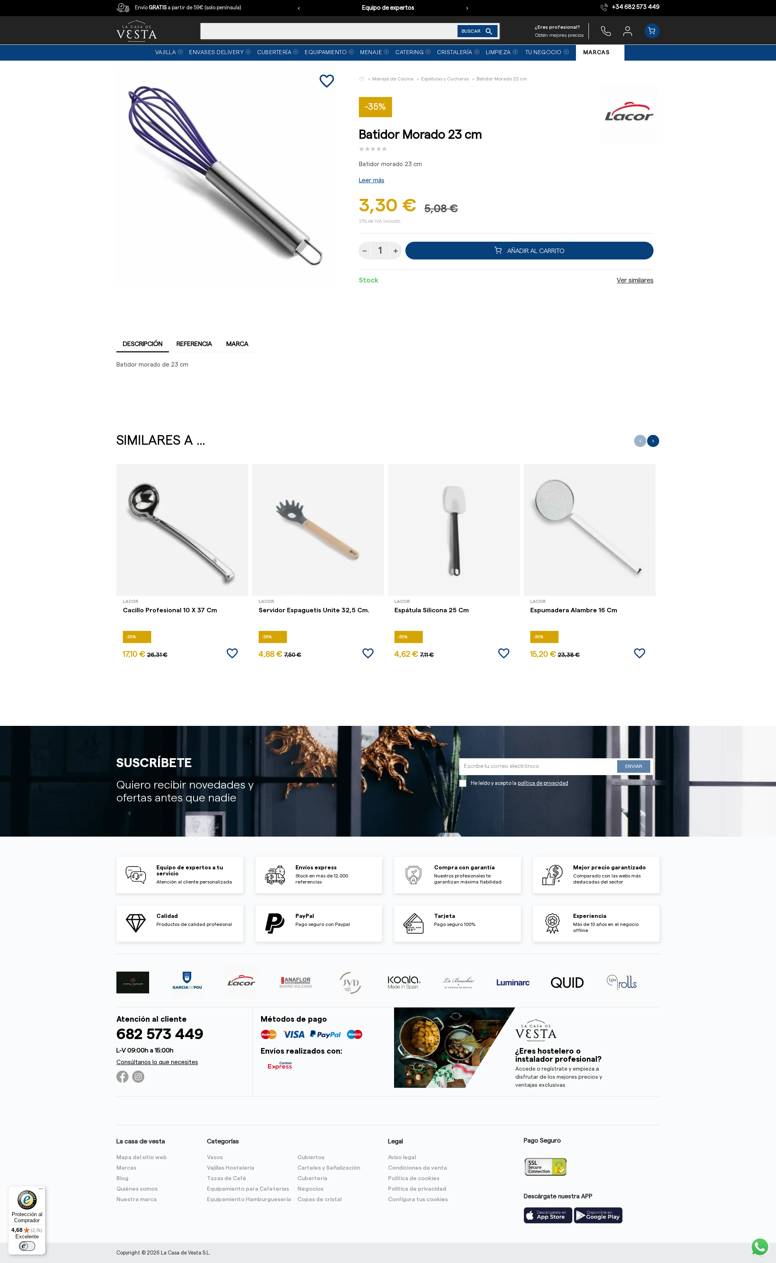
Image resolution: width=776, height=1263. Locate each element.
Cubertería (312, 1178)
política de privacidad (543, 783)
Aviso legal (402, 1157)
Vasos (215, 1157)
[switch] (27, 1246)
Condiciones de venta (417, 1168)
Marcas (126, 1168)
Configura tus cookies (418, 1199)
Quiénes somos (137, 1189)
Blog (122, 1178)
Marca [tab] (237, 344)
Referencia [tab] (194, 344)
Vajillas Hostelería (230, 1168)
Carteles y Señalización (328, 1168)
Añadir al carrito (535, 250)
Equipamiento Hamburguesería (249, 1199)
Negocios (310, 1189)
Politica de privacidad (417, 1189)
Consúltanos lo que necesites (157, 1062)
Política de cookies (413, 1178)
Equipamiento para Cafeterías (248, 1189)
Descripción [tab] (142, 344)
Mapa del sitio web (141, 1157)
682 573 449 (159, 1034)
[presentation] (298, 8)
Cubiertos (311, 1157)
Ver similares (635, 280)
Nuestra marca (136, 1199)
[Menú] (41, 1191)
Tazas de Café (226, 1178)
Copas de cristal (319, 1199)
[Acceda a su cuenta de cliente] (628, 30)
